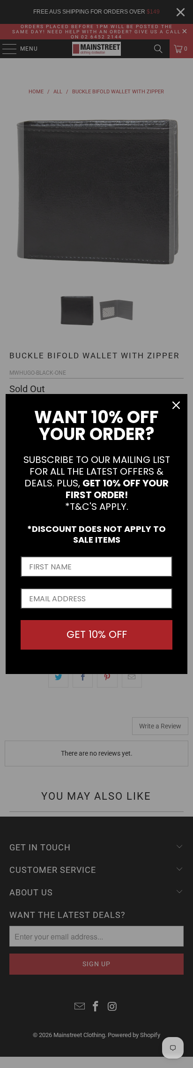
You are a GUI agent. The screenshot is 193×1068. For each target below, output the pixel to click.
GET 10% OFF (97, 634)
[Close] (176, 405)
